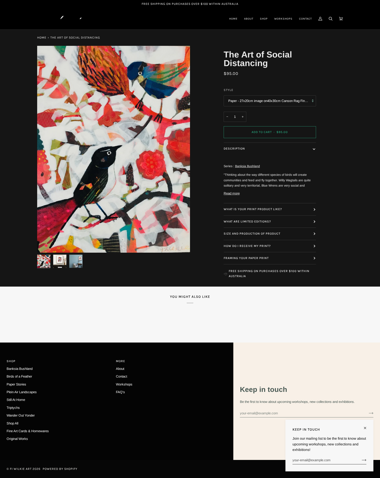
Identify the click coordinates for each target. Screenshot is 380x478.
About (120, 369)
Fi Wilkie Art (21, 469)
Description (234, 148)
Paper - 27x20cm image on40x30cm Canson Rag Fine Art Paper (272, 101)
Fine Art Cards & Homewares (28, 431)
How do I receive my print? (248, 246)
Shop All (12, 423)
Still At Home (16, 400)
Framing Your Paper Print (246, 258)
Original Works (17, 439)
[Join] (367, 413)
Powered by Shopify (60, 469)
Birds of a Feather (19, 376)
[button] (264, 18)
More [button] (120, 361)
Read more (232, 193)
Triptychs (13, 407)
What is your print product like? (253, 209)
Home (41, 37)
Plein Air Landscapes (22, 392)
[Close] (366, 426)
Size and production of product (252, 233)
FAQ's (120, 392)
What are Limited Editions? (247, 221)
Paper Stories (16, 384)
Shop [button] (11, 361)
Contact (121, 376)
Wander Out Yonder (21, 415)
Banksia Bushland (20, 369)
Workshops (124, 384)
